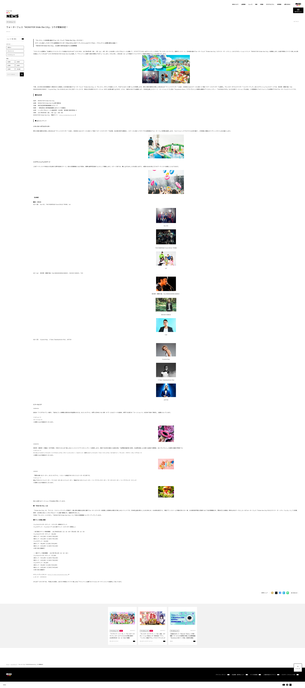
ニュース (250, 4)
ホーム (7, 664)
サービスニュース (11, 54)
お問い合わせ (287, 4)
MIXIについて (235, 4)
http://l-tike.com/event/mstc (58, 574)
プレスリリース (11, 51)
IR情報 (261, 4)
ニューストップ (14, 664)
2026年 (9, 61)
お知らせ (9, 47)
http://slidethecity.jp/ (67, 115)
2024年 (9, 65)
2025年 (18, 61)
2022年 (9, 69)
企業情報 (243, 4)
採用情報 (279, 4)
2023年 (18, 65)
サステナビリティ (270, 4)
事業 (256, 4)
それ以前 (18, 69)
